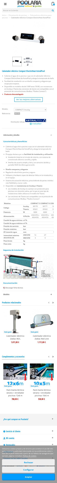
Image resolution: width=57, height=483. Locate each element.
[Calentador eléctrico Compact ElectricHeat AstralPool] (28, 38)
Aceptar (28, 477)
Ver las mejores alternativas (28, 99)
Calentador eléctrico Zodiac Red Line (42, 337)
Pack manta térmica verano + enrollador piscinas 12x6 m (15, 393)
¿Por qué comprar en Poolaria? (15, 419)
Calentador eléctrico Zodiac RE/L (15, 337)
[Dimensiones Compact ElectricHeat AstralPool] (28, 61)
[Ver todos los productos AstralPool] (35, 122)
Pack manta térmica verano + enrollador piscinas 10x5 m (42, 393)
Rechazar (28, 462)
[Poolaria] (29, 4)
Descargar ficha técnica (14, 288)
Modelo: (5, 109)
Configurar (28, 469)
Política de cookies (29, 456)
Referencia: (6, 113)
